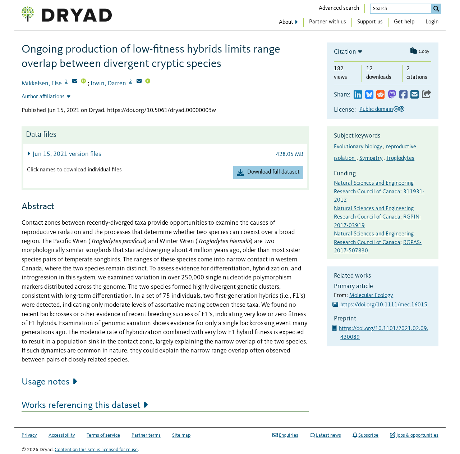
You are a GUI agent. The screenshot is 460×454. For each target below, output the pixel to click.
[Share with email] (414, 95)
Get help (404, 22)
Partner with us (327, 22)
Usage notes (46, 382)
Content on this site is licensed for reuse (96, 449)
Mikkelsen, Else (42, 83)
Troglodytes (400, 158)
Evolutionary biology (358, 147)
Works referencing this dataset (81, 405)
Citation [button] (345, 52)
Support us (370, 22)
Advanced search (339, 8)
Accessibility (62, 435)
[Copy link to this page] (426, 95)
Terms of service (103, 435)
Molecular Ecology (371, 295)
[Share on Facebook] (403, 95)
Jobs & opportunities (417, 435)
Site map (181, 435)
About (286, 22)
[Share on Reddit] (380, 95)
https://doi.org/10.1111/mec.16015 (383, 305)
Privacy (29, 435)
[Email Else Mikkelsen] (74, 81)
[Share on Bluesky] (369, 95)
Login (432, 22)
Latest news (328, 435)
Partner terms (146, 435)
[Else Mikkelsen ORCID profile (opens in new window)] (83, 81)
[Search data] (436, 9)
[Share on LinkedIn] (358, 95)
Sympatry (371, 158)
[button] (165, 154)
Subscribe (368, 435)
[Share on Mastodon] (392, 95)
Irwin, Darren (108, 83)
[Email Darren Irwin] (139, 81)
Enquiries (288, 435)
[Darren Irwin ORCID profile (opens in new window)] (147, 81)
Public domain (376, 109)
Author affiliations (43, 97)
